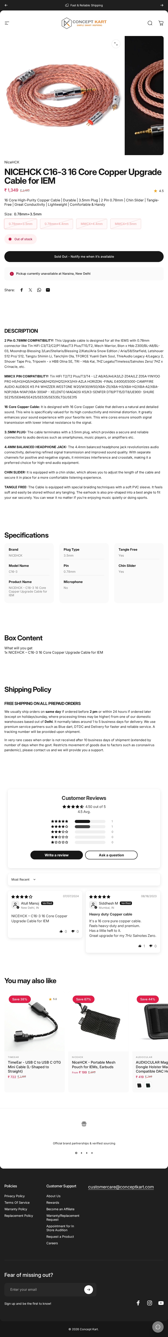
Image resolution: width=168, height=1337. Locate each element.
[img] (21, 897)
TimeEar (13, 1057)
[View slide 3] (86, 1152)
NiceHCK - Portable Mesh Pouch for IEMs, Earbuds (94, 1064)
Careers (52, 1243)
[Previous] (6, 5)
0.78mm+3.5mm (20, 224)
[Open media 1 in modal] (116, 43)
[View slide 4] (91, 1152)
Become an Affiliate (60, 1209)
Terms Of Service (17, 1202)
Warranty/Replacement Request (62, 1217)
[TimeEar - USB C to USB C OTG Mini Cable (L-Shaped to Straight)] (34, 1021)
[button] (60, 821)
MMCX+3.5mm (125, 224)
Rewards (52, 1202)
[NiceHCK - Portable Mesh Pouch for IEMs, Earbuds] (98, 1021)
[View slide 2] (81, 1152)
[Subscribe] (88, 1289)
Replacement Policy (18, 1215)
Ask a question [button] (111, 855)
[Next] (162, 5)
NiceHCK (11, 162)
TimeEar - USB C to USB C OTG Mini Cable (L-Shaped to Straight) (34, 1066)
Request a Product (60, 1236)
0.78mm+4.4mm (56, 224)
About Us (53, 1196)
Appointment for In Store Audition (60, 1228)
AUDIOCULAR (144, 1057)
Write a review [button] (57, 855)
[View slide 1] (76, 1152)
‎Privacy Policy (14, 1196)
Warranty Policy (15, 1209)
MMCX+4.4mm (92, 224)
